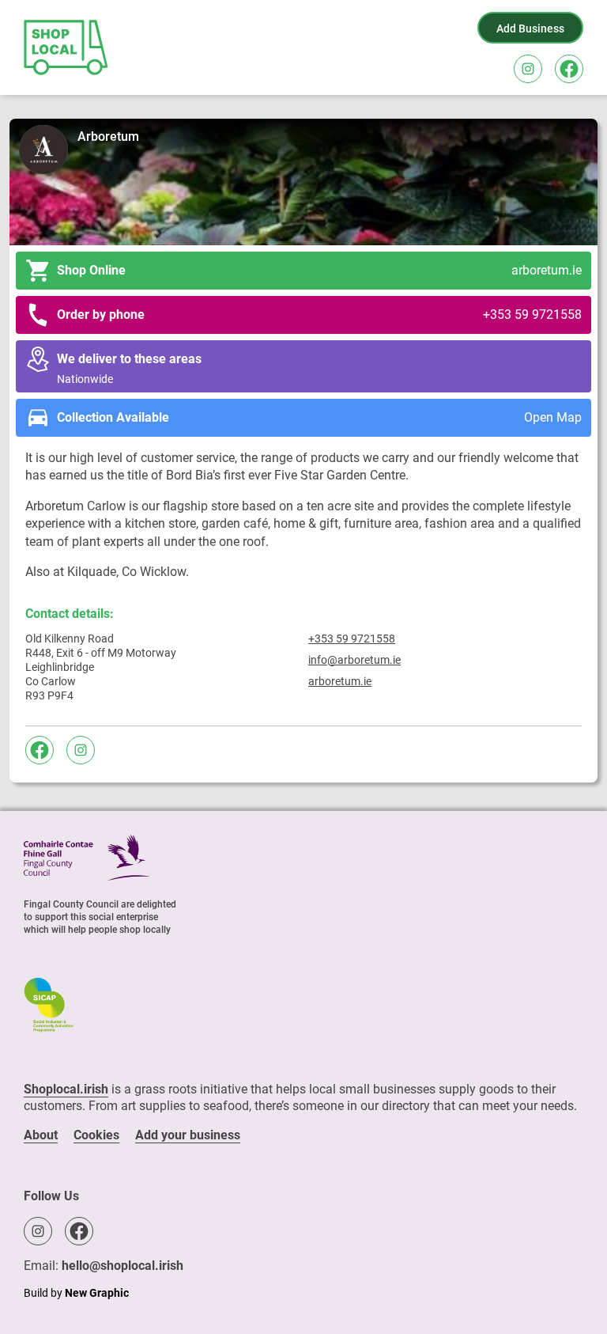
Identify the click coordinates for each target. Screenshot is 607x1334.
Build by (76, 1293)
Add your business (187, 1135)
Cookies (96, 1135)
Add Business (530, 28)
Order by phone (319, 314)
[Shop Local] (67, 47)
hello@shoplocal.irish (122, 1265)
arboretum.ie (339, 681)
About (41, 1135)
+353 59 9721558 (351, 638)
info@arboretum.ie (354, 660)
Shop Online (319, 270)
